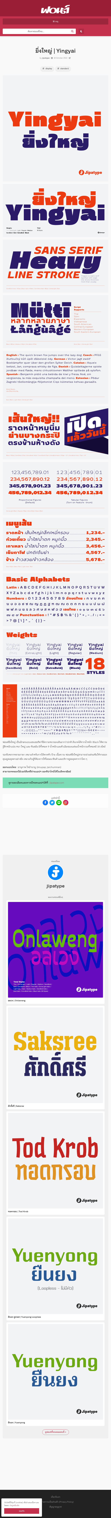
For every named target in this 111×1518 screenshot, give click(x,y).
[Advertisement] (55, 829)
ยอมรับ (21, 1511)
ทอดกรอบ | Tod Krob (18, 1211)
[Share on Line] (59, 802)
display (48, 68)
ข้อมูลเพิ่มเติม (14, 1505)
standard (64, 68)
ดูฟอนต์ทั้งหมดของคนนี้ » (55, 1432)
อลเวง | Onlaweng (16, 1000)
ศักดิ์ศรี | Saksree (16, 1106)
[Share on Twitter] (52, 802)
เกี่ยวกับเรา (55, 1497)
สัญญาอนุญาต (55, 1506)
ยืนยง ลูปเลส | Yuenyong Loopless (24, 1317)
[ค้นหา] (72, 31)
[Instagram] (65, 802)
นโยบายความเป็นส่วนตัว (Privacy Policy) (55, 1502)
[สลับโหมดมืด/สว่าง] (81, 31)
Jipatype (46, 58)
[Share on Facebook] (45, 802)
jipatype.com (57, 783)
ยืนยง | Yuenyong (16, 1422)
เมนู (56, 21)
